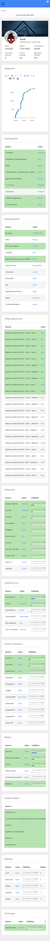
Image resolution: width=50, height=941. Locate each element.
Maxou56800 (37, 265)
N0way (40, 198)
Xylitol (35, 278)
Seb (21, 623)
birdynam (41, 192)
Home (3, 11)
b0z (23, 536)
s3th (34, 252)
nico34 (40, 179)
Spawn (35, 304)
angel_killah (22, 697)
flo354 (24, 549)
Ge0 (39, 159)
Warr (42, 333)
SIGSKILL (25, 504)
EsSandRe (25, 510)
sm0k (43, 385)
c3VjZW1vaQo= (43, 153)
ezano (40, 172)
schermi (21, 928)
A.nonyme (23, 604)
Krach (24, 530)
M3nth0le (41, 185)
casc (26, 758)
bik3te (40, 204)
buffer (22, 610)
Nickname (36, 298)
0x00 (19, 723)
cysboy (35, 246)
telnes (24, 517)
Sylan (40, 166)
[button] (3, 3)
